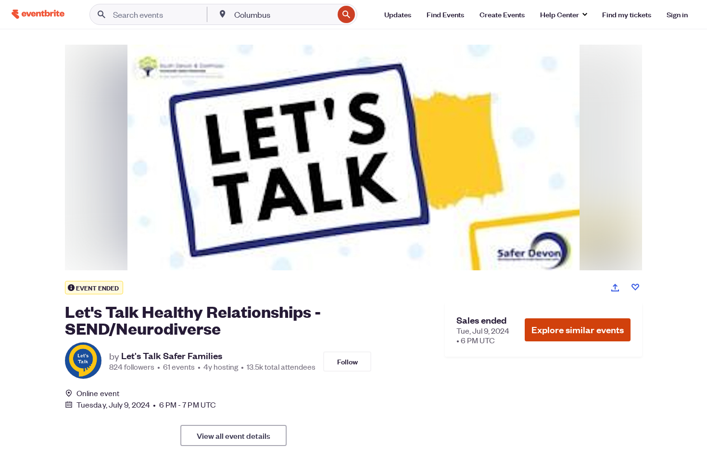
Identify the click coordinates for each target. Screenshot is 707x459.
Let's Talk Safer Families (171, 355)
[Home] (38, 14)
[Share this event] (615, 287)
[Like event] (635, 287)
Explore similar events (577, 330)
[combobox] (283, 14)
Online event (97, 393)
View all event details (233, 435)
